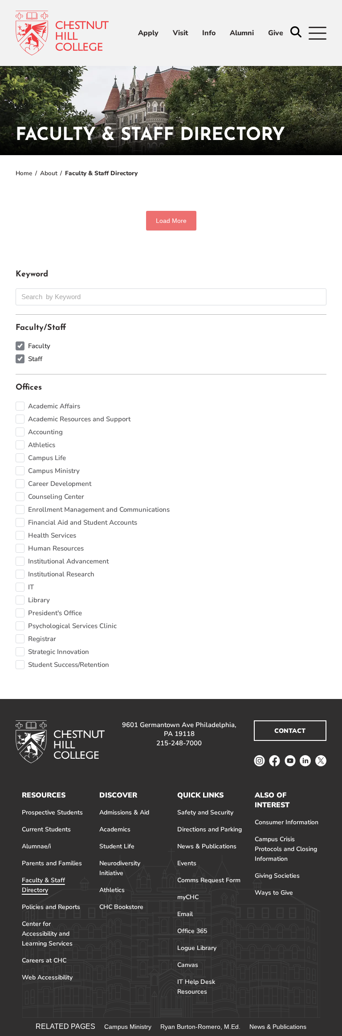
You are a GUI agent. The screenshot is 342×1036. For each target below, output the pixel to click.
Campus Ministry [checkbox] (54, 470)
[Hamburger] (317, 33)
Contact (289, 731)
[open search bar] (295, 32)
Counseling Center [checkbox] (56, 496)
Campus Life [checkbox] (47, 457)
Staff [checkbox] (35, 358)
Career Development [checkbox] (59, 483)
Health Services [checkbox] (52, 535)
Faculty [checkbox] (39, 345)
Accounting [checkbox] (45, 432)
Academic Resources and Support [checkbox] (79, 419)
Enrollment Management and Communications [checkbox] (99, 509)
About (48, 173)
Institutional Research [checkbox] (61, 574)
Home (24, 173)
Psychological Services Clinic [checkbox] (72, 625)
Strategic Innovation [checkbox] (58, 651)
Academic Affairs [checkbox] (54, 406)
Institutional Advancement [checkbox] (68, 561)
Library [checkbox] (39, 600)
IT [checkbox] (31, 587)
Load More (171, 220)
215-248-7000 (179, 743)
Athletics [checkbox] (41, 444)
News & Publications (277, 1026)
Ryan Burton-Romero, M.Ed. (200, 1026)
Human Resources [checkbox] (56, 548)
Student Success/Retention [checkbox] (68, 664)
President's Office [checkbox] (55, 612)
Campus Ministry (127, 1026)
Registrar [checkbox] (42, 638)
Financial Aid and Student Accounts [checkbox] (82, 522)
